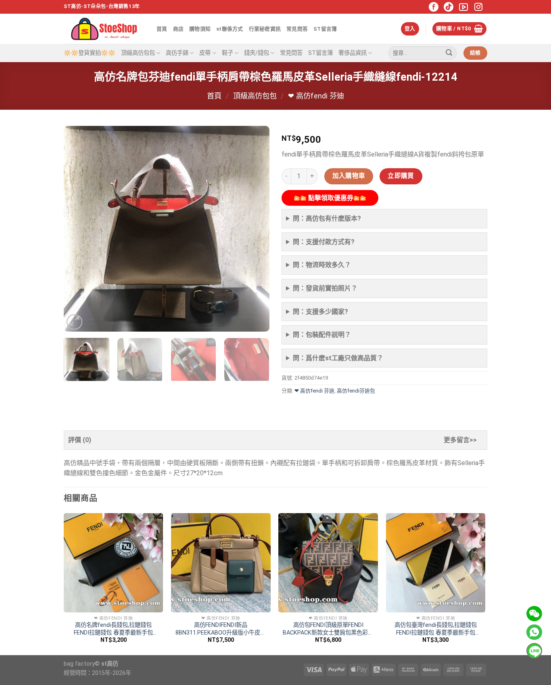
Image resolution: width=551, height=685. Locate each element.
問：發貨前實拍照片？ (325, 288)
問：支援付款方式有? (324, 242)
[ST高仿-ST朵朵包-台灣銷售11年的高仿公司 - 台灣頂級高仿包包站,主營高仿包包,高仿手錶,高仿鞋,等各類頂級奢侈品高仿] (104, 28)
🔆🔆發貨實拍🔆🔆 (89, 53)
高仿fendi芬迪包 (356, 391)
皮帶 (205, 53)
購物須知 (200, 29)
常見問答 (297, 29)
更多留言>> (460, 440)
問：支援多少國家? (320, 311)
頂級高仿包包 (138, 53)
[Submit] (449, 53)
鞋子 (227, 53)
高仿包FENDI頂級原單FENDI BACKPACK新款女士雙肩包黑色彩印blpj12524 (328, 629)
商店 (178, 29)
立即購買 (401, 176)
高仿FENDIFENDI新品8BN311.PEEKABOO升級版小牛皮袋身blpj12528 (220, 629)
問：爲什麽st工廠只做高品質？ (338, 358)
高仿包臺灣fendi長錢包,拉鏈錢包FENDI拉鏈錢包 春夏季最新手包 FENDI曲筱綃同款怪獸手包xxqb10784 (435, 629)
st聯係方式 (229, 29)
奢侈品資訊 (352, 53)
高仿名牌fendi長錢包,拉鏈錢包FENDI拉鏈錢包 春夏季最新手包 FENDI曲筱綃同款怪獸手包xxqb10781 (113, 629)
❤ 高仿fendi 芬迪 (316, 96)
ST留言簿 (325, 29)
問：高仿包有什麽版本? (327, 218)
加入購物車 (348, 176)
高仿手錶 (177, 53)
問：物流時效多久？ (322, 265)
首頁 (162, 29)
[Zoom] (74, 322)
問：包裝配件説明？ (322, 334)
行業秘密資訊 (265, 29)
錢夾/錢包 (256, 53)
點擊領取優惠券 (330, 198)
